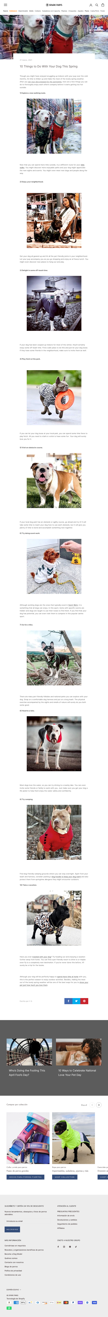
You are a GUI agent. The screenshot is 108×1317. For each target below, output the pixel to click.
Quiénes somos (11, 1258)
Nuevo (5, 11)
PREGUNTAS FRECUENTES (68, 1211)
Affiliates (61, 1228)
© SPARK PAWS (12, 1295)
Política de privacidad (13, 1271)
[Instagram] (64, 1246)
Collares (38, 11)
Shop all (84, 1105)
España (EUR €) (13, 1290)
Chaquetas (72, 11)
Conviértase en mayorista (15, 1246)
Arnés (31, 11)
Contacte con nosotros (14, 1262)
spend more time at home (67, 977)
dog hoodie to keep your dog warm (66, 877)
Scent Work (73, 605)
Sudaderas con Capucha (51, 11)
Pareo (87, 11)
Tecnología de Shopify (16, 1299)
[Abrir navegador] (5, 5)
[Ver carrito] (103, 4)
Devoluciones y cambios (67, 1220)
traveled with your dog (41, 957)
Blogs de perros (11, 1266)
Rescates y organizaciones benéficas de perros (24, 1250)
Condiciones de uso (13, 1275)
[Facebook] (58, 1246)
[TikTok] (76, 1246)
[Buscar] (96, 4)
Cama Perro (94, 11)
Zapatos (81, 11)
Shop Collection (65, 1177)
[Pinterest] (70, 1246)
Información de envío (66, 1215)
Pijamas (64, 11)
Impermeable (23, 11)
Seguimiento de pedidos (67, 1224)
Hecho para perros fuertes (25, 1177)
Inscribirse (12, 1229)
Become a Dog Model (13, 1254)
